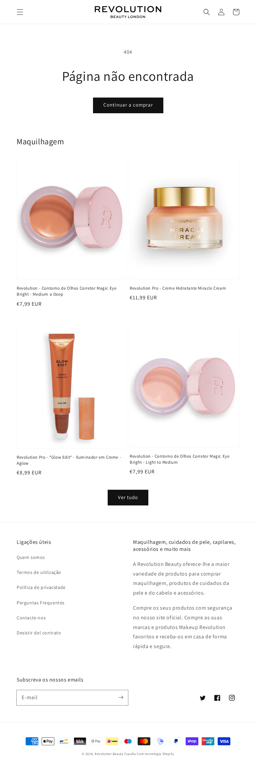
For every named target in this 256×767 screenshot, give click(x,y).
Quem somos (31, 557)
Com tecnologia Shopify (155, 754)
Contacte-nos (31, 618)
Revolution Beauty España (115, 754)
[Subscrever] (120, 697)
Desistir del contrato (39, 633)
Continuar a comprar (128, 105)
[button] (20, 12)
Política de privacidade (41, 587)
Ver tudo (128, 497)
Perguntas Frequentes (41, 603)
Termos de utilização (39, 572)
